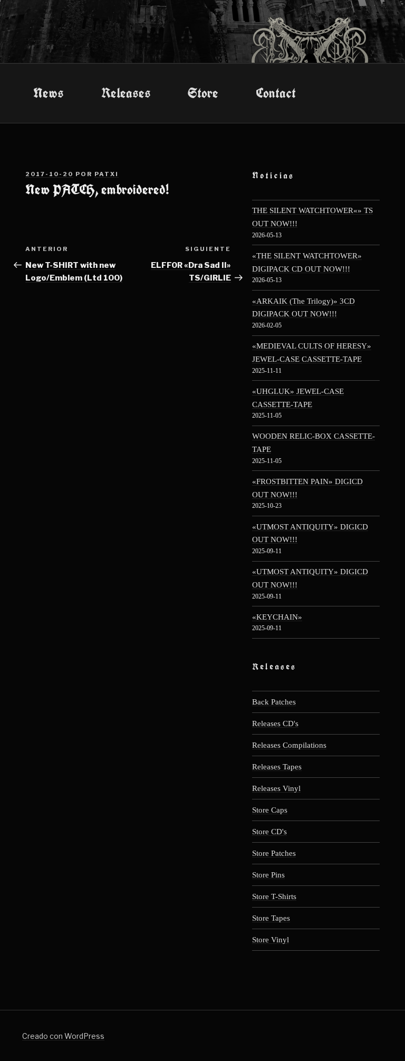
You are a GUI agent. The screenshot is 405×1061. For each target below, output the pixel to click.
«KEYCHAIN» (277, 616)
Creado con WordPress (63, 1035)
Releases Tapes (277, 766)
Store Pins (268, 874)
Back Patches (274, 701)
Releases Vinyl (276, 788)
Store (203, 93)
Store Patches (274, 852)
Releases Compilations (289, 744)
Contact (276, 93)
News (48, 93)
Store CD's (269, 831)
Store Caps (269, 809)
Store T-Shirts (274, 896)
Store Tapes (271, 917)
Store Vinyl (270, 939)
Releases (126, 93)
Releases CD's (275, 723)
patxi (106, 174)
